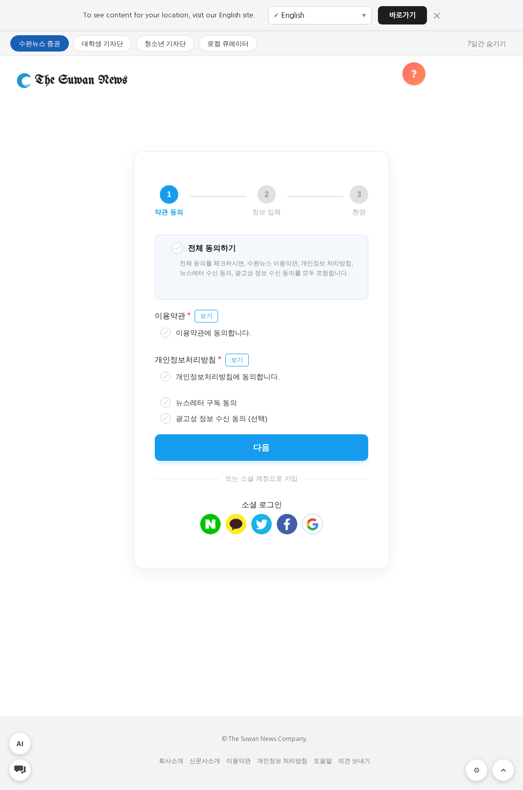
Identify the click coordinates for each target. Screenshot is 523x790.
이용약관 (183, 315)
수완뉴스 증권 (39, 43)
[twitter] (261, 529)
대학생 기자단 (102, 43)
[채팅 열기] (20, 770)
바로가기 (402, 15)
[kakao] (236, 529)
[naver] (210, 529)
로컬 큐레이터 (228, 43)
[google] (312, 529)
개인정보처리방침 (199, 359)
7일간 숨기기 (486, 43)
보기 (206, 315)
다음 (261, 447)
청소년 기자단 (165, 43)
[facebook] (287, 529)
